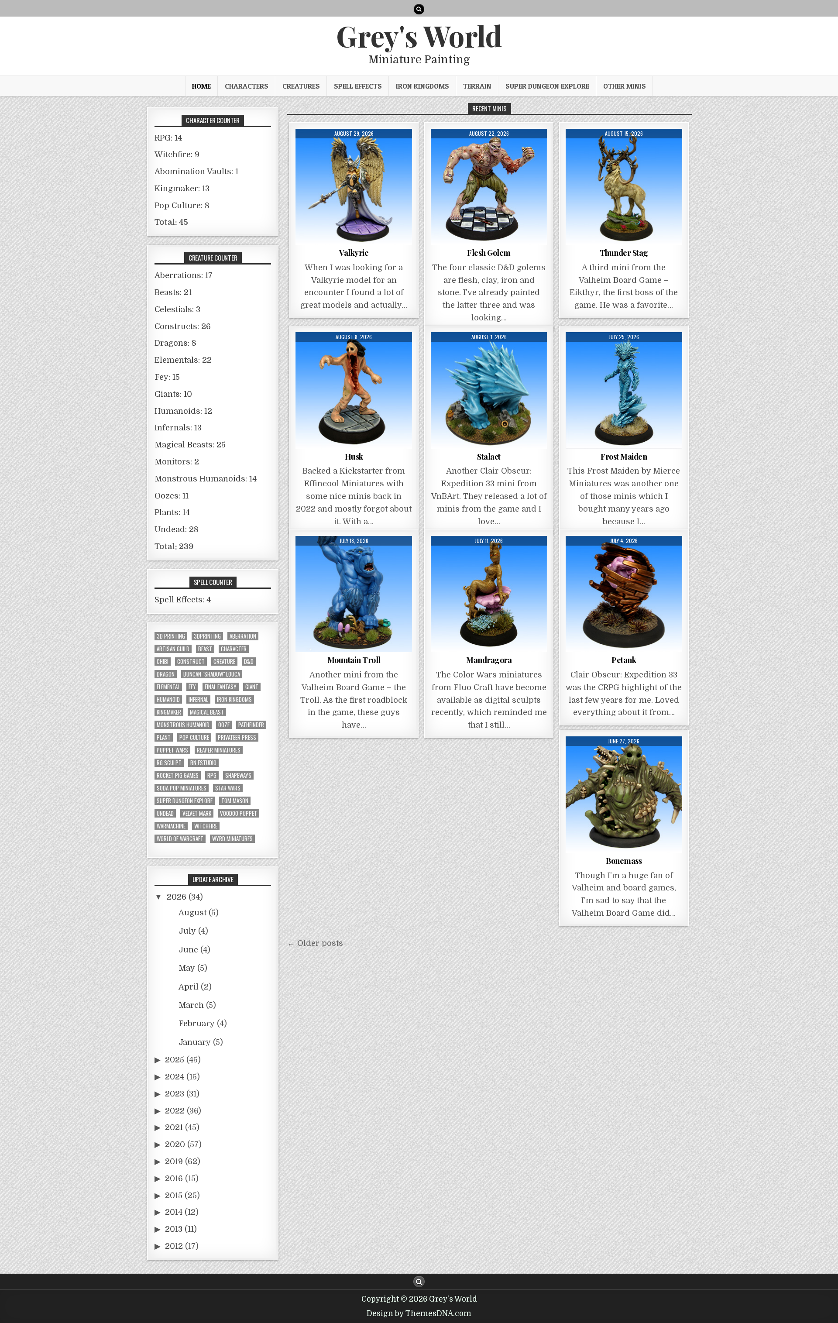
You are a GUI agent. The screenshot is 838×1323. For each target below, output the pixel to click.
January (195, 1042)
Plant (164, 737)
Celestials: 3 (177, 309)
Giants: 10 (173, 394)
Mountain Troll (354, 660)
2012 (174, 1246)
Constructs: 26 (183, 326)
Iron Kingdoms (422, 86)
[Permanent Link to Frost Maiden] (624, 390)
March (191, 1005)
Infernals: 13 (178, 427)
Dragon (166, 674)
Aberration (243, 636)
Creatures (301, 86)
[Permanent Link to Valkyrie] (353, 187)
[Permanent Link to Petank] (624, 594)
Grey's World (419, 35)
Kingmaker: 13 (182, 188)
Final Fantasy (221, 687)
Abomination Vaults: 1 (196, 171)
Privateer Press (237, 737)
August (192, 912)
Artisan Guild (173, 649)
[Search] (419, 9)
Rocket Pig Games (178, 775)
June (188, 949)
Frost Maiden (624, 456)
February (197, 1023)
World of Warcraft (180, 839)
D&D (249, 661)
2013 (173, 1229)
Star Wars (227, 788)
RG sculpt (169, 763)
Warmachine (171, 826)
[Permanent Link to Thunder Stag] (624, 187)
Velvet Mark (196, 813)
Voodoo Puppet (238, 813)
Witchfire (205, 826)
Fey (192, 687)
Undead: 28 (177, 529)
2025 (174, 1059)
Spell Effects (358, 86)
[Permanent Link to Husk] (353, 390)
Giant (251, 687)
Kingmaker (169, 712)
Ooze (224, 725)
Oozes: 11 (172, 495)
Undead (165, 813)
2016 (174, 1178)
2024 (174, 1076)
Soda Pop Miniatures (181, 788)
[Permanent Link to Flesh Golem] (489, 187)
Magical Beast (207, 712)
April (189, 987)
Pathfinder (251, 725)
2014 (173, 1212)
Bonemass (624, 861)
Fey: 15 (167, 377)
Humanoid (168, 699)
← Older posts (315, 943)
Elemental (168, 687)
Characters (246, 86)
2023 (174, 1093)
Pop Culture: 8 (182, 205)
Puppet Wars (172, 750)
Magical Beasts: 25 (190, 444)
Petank (623, 660)
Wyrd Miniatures (232, 839)
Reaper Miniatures (218, 750)
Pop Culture (194, 737)
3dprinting (207, 636)
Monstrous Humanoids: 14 (206, 478)
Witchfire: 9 (177, 154)
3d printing (171, 636)
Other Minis (624, 86)
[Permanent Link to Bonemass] (624, 794)
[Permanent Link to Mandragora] (489, 594)
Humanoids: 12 (183, 411)
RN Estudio (203, 763)
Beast (205, 649)
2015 (173, 1195)
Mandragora (489, 660)
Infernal (198, 699)
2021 (174, 1127)
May (187, 968)
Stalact (489, 456)
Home (201, 86)
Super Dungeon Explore (547, 86)
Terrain (477, 86)
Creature (224, 661)
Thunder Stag (624, 252)
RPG (211, 775)
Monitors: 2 (177, 461)
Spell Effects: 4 (183, 599)
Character (234, 649)
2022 (175, 1111)
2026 (176, 897)
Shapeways (238, 775)
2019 (174, 1161)
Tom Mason (234, 801)
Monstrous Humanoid (183, 725)
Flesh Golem (489, 252)
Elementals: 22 (183, 360)
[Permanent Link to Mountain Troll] (353, 594)
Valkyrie (353, 252)
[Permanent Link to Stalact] (489, 390)
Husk (354, 456)
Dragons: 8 (175, 343)
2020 (175, 1144)
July (187, 931)
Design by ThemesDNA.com (419, 1313)
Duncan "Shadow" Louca (211, 674)
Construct (191, 661)
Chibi (162, 661)
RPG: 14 (168, 138)
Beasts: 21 (173, 292)
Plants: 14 (172, 512)
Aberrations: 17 (184, 275)
